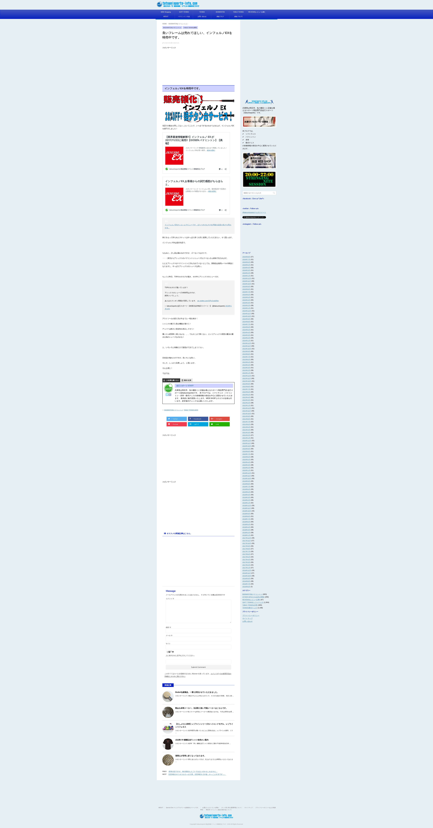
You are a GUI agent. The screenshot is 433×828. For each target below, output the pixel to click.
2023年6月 (246, 359)
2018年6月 (246, 522)
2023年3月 (246, 367)
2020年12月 (246, 440)
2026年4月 (246, 267)
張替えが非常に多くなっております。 (190, 756)
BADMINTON (220, 12)
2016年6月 (246, 586)
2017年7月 (246, 551)
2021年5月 (246, 427)
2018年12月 (246, 505)
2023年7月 (246, 357)
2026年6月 (246, 262)
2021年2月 (246, 435)
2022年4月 (246, 397)
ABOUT (165, 16)
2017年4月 (246, 559)
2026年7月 (246, 259)
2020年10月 (246, 446)
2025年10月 (246, 284)
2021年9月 (246, 416)
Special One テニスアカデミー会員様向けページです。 (182, 807)
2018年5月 (246, 524)
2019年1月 (246, 503)
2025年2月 (246, 305)
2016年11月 (246, 573)
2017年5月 (246, 557)
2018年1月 (246, 535)
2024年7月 (246, 324)
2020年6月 (246, 457)
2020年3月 (246, 465)
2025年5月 (246, 297)
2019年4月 (246, 495)
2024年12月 (246, 311)
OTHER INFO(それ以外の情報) (253, 597)
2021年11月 (246, 411)
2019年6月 (246, 489)
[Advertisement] (198, 65)
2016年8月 (246, 581)
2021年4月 (246, 430)
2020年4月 (246, 462)
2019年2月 (246, 500)
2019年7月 (246, 486)
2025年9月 (246, 286)
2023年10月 (246, 349)
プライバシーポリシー (250, 615)
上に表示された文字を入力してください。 (181, 655)
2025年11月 (246, 281)
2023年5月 (246, 362)
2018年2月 (246, 532)
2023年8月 (246, 354)
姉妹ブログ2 (238, 16)
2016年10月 (246, 576)
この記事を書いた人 (172, 380)
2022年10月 (246, 381)
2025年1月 (246, 308)
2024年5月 (246, 330)
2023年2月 (246, 370)
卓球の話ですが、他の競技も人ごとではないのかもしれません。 (193, 771)
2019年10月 (246, 478)
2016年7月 (246, 584)
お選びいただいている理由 (210, 807)
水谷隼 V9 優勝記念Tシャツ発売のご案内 (191, 740)
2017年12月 (246, 538)
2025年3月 (246, 303)
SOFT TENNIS (184, 12)
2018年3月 (246, 530)
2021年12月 (246, 408)
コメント (170, 599)
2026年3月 (246, 270)
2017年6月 (246, 554)
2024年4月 (246, 332)
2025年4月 (246, 300)
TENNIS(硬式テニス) (249, 608)
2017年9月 (246, 546)
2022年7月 (246, 389)
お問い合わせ (202, 16)
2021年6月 (246, 424)
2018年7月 (246, 519)
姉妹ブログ (220, 16)
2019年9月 (246, 481)
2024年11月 (246, 313)
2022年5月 (246, 395)
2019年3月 (246, 497)
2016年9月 (246, 578)
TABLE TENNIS (238, 12)
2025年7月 (246, 292)
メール (169, 635)
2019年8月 (246, 484)
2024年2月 (246, 338)
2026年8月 (246, 257)
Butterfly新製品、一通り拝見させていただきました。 (197, 692)
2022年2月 (246, 403)
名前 (168, 627)
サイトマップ (247, 618)
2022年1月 (246, 405)
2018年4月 (246, 527)
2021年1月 (246, 438)
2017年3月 (246, 562)
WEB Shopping (166, 12)
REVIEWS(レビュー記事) (256, 12)
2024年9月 (246, 319)
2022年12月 (246, 376)
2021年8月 (246, 419)
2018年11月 (246, 508)
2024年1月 (246, 340)
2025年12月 (246, 278)
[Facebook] (170, 394)
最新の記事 (187, 380)
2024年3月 (246, 335)
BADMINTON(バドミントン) (173, 410)
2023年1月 (246, 373)
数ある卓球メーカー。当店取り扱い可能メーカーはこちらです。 (201, 708)
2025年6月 (246, 294)
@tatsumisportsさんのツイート (254, 212)
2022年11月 (246, 378)
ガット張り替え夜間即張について (231, 807)
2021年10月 (246, 413)
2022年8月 (246, 386)
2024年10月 (246, 316)
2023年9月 (246, 351)
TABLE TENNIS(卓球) (191, 410)
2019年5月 (246, 492)
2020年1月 (246, 470)
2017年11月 (246, 541)
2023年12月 (246, 343)
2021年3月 (246, 432)
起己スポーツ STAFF (185, 386)
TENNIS (202, 12)
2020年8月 (246, 451)
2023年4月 (246, 365)
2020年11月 (246, 443)
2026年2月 (246, 273)
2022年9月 (246, 384)
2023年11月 (246, 346)
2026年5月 (246, 265)
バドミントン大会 (184, 16)
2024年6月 (246, 327)
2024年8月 (246, 322)
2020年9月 (246, 449)
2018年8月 (246, 516)
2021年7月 (246, 422)
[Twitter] (167, 394)
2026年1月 (246, 276)
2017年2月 (246, 565)
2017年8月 (246, 549)
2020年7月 (246, 454)
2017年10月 (246, 543)
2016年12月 (246, 570)
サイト (168, 643)
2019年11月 (246, 476)
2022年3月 (246, 400)
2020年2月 (246, 468)
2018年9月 (246, 513)
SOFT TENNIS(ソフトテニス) (253, 602)
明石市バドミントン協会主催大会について (219, 810)
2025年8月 (246, 289)
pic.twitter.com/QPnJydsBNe (208, 301)
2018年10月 (246, 511)
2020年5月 (246, 459)
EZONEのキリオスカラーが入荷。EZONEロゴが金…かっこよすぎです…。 (197, 774)
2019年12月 (246, 473)
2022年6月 (246, 392)
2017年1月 (246, 568)
